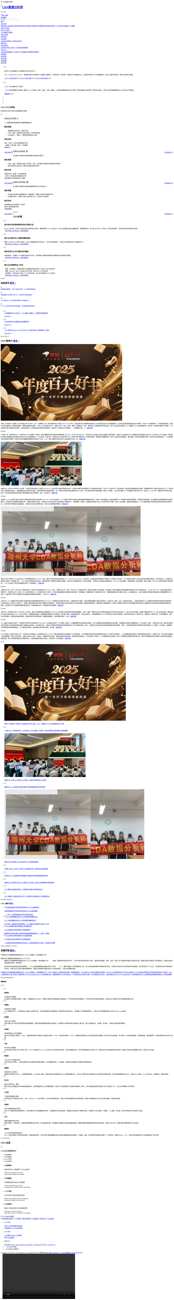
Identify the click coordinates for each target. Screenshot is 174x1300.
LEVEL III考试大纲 (41, 78)
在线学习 (53, 26)
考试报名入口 (8, 1228)
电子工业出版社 (9, 1237)
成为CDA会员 (5, 30)
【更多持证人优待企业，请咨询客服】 (16, 231)
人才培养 (17, 1218)
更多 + (13, 283)
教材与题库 (26, 1218)
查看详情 (90, 428)
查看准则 (7, 94)
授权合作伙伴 (17, 41)
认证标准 (10, 26)
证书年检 (4, 37)
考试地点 (34, 26)
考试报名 (4, 17)
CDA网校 (19, 1235)
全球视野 (30, 52)
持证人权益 (4, 34)
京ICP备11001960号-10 (53, 1252)
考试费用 (41, 26)
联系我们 (36, 52)
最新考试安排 (18, 1226)
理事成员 (10, 52)
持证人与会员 (5, 28)
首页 (2, 21)
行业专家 (4, 47)
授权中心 (10, 41)
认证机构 (4, 52)
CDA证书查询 (17, 1228)
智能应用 (25, 47)
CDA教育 (7, 1235)
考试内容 (22, 26)
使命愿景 (4, 26)
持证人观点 (10, 47)
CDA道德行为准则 (7, 32)
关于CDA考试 (8, 1226)
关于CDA (4, 50)
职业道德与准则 (7, 1218)
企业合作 (4, 41)
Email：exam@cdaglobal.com (19, 1245)
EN (5, 11)
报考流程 (47, 26)
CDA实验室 (18, 47)
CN (2, 11)
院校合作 (4, 43)
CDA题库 (72, 26)
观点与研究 (4, 45)
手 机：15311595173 (48, 1245)
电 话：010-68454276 (35, 1245)
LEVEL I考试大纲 (10, 78)
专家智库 (24, 52)
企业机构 (4, 39)
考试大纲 (16, 26)
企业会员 (51, 1218)
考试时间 (28, 26)
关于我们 (7, 1245)
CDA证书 (59, 26)
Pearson (13, 1235)
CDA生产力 (17, 52)
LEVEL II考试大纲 (26, 78)
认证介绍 (4, 24)
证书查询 (65, 26)
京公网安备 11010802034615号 (72, 1252)
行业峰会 (35, 1218)
